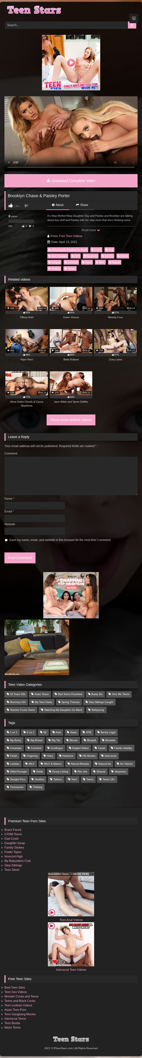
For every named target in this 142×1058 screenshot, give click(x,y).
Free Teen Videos (70, 236)
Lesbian (14, 763)
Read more (89, 230)
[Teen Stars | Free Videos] (71, 10)
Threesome (16, 787)
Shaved (116, 262)
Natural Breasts (80, 763)
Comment (10, 453)
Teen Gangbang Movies (20, 1014)
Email (9, 511)
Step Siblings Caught (101, 702)
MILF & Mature (53, 763)
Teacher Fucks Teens (22, 709)
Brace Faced (12, 829)
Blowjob (91, 740)
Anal (111, 249)
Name (9, 498)
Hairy (50, 755)
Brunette (110, 740)
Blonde (124, 256)
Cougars (55, 262)
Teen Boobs (12, 1023)
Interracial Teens (15, 1018)
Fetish (13, 755)
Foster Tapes (12, 852)
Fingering (32, 755)
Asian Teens (42, 694)
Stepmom (120, 771)
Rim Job (82, 771)
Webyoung (98, 709)
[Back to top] (130, 1047)
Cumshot (36, 748)
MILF (102, 262)
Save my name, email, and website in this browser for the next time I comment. (60, 540)
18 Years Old (17, 694)
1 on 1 (13, 732)
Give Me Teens (120, 694)
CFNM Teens (13, 834)
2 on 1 (97, 249)
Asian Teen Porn (15, 1009)
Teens (89, 779)
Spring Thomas (71, 702)
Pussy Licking (60, 771)
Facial (88, 262)
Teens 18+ (109, 779)
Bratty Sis (96, 694)
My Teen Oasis (43, 702)
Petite (39, 771)
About (59, 204)
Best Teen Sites (14, 987)
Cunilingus (57, 748)
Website (9, 524)
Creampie (73, 262)
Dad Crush (11, 838)
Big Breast (37, 740)
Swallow (55, 268)
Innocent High (13, 856)
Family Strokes (14, 847)
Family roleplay (123, 748)
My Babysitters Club (17, 860)
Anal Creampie (59, 256)
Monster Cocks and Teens (21, 996)
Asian (73, 732)
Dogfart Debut (80, 748)
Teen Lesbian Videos (18, 1005)
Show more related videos (71, 420)
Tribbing (37, 787)
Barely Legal (108, 732)
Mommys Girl (18, 702)
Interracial (110, 755)
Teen (74, 779)
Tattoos (71, 268)
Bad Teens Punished (70, 694)
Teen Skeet (11, 869)
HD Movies (89, 755)
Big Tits (109, 256)
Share (84, 204)
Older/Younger (18, 771)
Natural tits (104, 763)
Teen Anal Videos (71, 920)
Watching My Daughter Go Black (69, 249)
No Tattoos (126, 763)
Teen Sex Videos (15, 992)
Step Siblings (13, 865)
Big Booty (92, 256)
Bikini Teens (12, 1027)
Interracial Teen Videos (71, 969)
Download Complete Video (73, 181)
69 (44, 732)
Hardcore (67, 755)
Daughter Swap (14, 843)
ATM (77, 256)
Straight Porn (17, 779)
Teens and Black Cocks (19, 1000)
